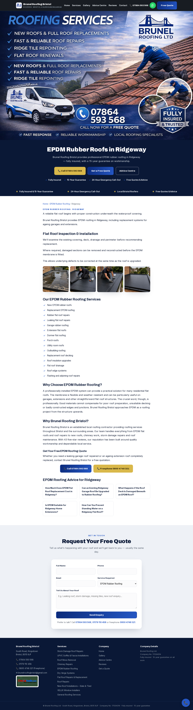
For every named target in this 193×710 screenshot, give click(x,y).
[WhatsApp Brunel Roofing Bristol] (153, 5)
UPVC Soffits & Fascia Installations (73, 655)
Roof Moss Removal (66, 660)
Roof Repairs (63, 682)
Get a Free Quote (100, 171)
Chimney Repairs (65, 664)
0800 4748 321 (127, 622)
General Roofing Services (69, 695)
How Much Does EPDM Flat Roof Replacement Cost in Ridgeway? (59, 491)
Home (67, 5)
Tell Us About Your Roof (67, 590)
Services (76, 5)
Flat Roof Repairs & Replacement (72, 677)
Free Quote (167, 5)
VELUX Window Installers (68, 690)
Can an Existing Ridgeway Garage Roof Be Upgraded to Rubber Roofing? (95, 491)
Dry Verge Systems (66, 673)
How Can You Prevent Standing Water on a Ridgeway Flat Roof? (93, 508)
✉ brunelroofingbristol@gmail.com (31, 673)
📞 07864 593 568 (139, 5)
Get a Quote (104, 669)
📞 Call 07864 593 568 (70, 171)
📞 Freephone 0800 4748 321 (113, 468)
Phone (100, 566)
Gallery (86, 5)
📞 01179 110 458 (24, 664)
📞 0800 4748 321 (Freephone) (30, 668)
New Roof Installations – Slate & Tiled (74, 686)
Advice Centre (99, 5)
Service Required (105, 578)
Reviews (113, 5)
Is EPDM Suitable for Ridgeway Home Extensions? (55, 508)
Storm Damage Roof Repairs (70, 651)
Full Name (61, 566)
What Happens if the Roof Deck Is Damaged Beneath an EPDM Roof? (131, 491)
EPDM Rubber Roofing (60, 204)
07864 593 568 (83, 622)
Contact (123, 5)
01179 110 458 (99, 622)
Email (58, 578)
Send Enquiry (96, 615)
